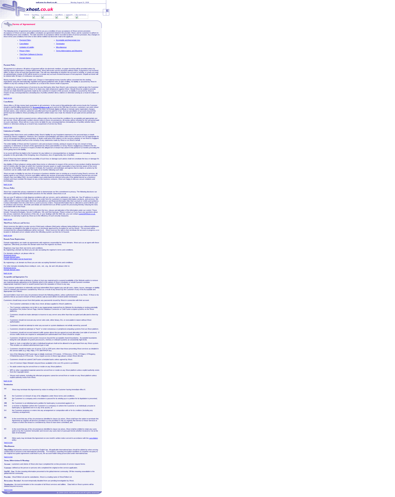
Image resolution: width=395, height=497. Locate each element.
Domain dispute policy (12, 257)
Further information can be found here (18, 259)
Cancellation (24, 44)
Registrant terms (10, 255)
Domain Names (25, 58)
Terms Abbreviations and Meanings (69, 51)
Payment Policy (25, 40)
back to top (8, 98)
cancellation (93, 438)
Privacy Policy (24, 51)
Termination (60, 44)
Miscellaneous (61, 47)
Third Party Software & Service (31, 54)
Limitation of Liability (26, 47)
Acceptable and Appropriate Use (68, 40)
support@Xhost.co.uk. (87, 214)
